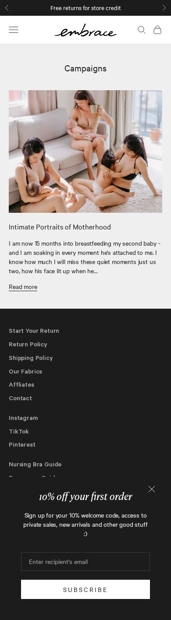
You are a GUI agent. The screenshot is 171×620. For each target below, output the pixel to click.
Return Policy (28, 344)
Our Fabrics (25, 371)
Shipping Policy (31, 357)
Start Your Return (34, 330)
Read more (23, 286)
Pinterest (22, 444)
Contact (20, 398)
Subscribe (85, 589)
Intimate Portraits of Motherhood (60, 226)
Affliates (21, 384)
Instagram (23, 417)
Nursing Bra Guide (35, 464)
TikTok (19, 431)
